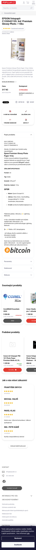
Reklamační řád (7, 514)
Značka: (6, 33)
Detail (12, 320)
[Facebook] (4, 481)
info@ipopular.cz (11, 472)
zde (28, 533)
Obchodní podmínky (8, 504)
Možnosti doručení (26, 94)
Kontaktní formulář (12, 488)
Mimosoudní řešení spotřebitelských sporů (15, 510)
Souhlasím (18, 545)
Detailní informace (8, 81)
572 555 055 (10, 476)
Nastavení (18, 538)
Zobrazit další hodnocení (18, 446)
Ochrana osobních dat (9, 507)
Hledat (31, 8)
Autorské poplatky (7, 520)
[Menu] (33, 2)
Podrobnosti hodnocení (17, 28)
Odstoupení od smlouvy (9, 517)
